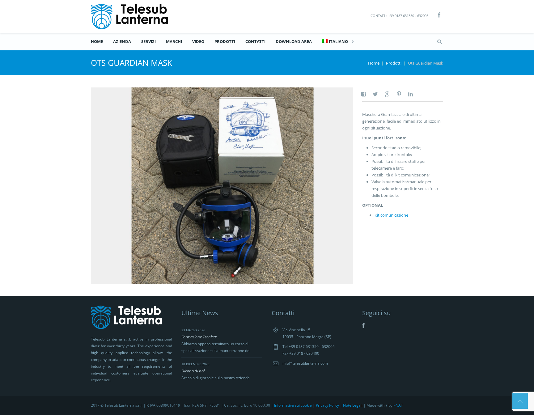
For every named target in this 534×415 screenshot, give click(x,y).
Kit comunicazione (391, 215)
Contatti (255, 41)
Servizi (148, 41)
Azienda (122, 41)
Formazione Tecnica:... (200, 337)
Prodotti (224, 41)
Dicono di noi (193, 371)
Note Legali (352, 405)
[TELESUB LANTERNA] (129, 16)
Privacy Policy (327, 405)
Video (198, 41)
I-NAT (398, 405)
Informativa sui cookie (293, 405)
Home (97, 41)
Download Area (294, 41)
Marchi (174, 41)
